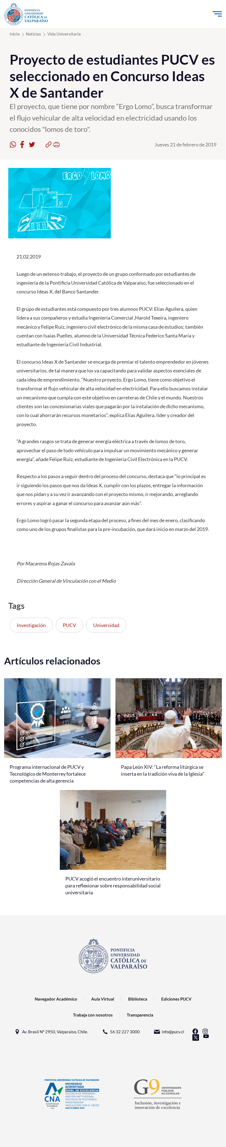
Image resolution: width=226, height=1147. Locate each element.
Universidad (106, 625)
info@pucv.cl (173, 1031)
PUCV (69, 625)
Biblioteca (137, 998)
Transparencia (140, 1014)
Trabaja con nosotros (93, 1014)
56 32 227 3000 (125, 1031)
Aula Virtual (102, 998)
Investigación (31, 625)
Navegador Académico (56, 998)
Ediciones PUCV (176, 998)
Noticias (33, 33)
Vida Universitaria (64, 33)
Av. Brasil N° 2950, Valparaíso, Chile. (55, 1031)
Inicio (15, 33)
